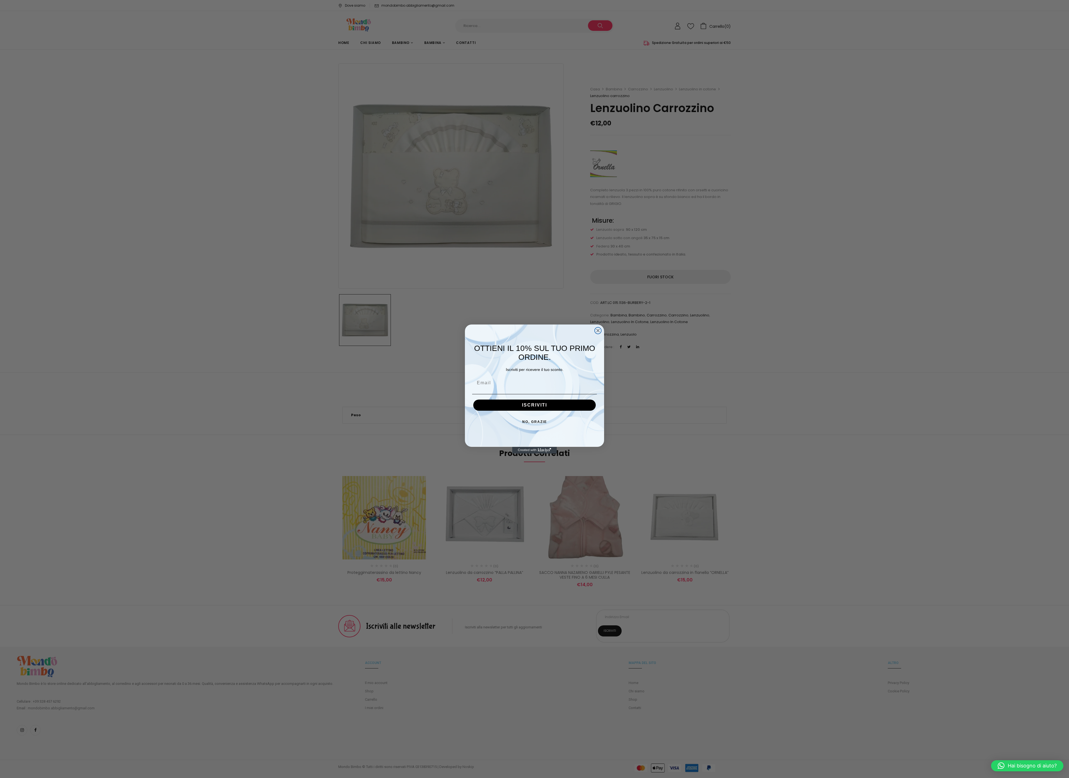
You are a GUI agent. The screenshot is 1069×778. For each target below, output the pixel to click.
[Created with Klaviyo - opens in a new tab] (534, 450)
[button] (1027, 765)
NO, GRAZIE (534, 422)
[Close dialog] (598, 330)
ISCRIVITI (534, 405)
